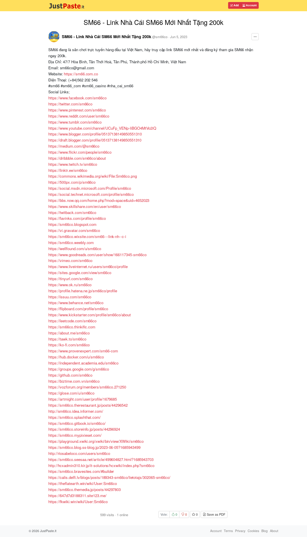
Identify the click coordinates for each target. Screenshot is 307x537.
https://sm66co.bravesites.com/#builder (81, 471)
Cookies (253, 530)
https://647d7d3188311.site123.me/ (77, 495)
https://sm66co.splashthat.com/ (74, 417)
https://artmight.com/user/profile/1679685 (82, 399)
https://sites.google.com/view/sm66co (79, 272)
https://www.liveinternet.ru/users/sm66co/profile (88, 266)
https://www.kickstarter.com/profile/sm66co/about (89, 314)
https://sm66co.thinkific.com (71, 327)
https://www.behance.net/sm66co (75, 302)
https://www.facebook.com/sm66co (77, 97)
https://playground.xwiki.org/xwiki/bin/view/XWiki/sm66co (96, 441)
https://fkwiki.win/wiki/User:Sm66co (78, 501)
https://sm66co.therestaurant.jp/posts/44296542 (88, 405)
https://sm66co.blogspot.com (72, 224)
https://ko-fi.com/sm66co (69, 344)
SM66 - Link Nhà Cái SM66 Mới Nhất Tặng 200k (106, 36)
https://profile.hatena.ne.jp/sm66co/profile (82, 290)
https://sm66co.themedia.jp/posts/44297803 (84, 489)
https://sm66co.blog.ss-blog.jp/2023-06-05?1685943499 (94, 447)
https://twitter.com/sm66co (70, 104)
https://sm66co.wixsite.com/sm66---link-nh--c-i (87, 236)
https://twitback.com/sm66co (72, 212)
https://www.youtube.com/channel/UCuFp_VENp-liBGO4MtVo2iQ (102, 128)
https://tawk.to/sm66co (67, 339)
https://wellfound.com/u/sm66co (74, 248)
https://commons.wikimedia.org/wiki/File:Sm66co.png (92, 176)
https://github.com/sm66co (70, 375)
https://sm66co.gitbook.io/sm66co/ (77, 423)
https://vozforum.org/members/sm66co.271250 (87, 387)
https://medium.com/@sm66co (73, 146)
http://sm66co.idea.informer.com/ (75, 411)
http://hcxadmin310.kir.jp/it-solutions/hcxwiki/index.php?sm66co (101, 465)
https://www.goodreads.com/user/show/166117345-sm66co (97, 254)
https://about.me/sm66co (68, 333)
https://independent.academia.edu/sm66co (83, 363)
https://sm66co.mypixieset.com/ (75, 435)
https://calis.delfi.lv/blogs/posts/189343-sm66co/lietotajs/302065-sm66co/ (109, 477)
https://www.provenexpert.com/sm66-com (83, 351)
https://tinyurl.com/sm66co (70, 278)
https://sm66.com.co (81, 73)
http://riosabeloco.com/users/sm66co (79, 453)
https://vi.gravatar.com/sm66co (74, 230)
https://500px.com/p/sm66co (72, 182)
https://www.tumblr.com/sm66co (75, 122)
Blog (264, 530)
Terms (228, 530)
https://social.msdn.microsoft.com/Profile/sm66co (89, 188)
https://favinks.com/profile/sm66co (77, 218)
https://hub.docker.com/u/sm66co (76, 357)
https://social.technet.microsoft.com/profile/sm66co (91, 194)
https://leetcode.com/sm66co (72, 320)
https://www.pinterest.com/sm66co (77, 110)
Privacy (240, 530)
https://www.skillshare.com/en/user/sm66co (84, 206)
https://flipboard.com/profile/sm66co (78, 308)
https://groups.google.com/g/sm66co (78, 369)
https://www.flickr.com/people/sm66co (79, 152)
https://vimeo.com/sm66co (70, 260)
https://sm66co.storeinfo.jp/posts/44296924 (84, 429)
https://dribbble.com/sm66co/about (77, 158)
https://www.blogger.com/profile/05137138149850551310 (95, 134)
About (274, 530)
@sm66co (159, 36)
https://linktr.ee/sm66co (67, 170)
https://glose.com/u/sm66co (71, 393)
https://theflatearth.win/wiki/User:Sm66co (82, 483)
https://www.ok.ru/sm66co (69, 284)
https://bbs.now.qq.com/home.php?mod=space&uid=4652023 (98, 200)
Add (236, 5)
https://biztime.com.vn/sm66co (74, 381)
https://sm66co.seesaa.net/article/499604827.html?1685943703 (101, 459)
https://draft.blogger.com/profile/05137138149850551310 (94, 140)
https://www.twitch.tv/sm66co (72, 164)
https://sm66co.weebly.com (71, 242)
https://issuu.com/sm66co (69, 296)
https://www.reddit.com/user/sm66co (78, 116)
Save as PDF (215, 514)
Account (251, 5)
